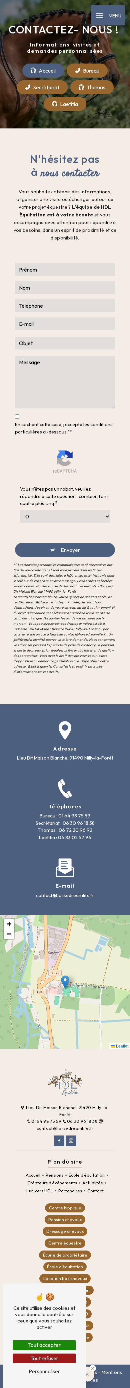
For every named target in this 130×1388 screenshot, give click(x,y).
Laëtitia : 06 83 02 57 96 (65, 837)
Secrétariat (46, 87)
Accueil (47, 70)
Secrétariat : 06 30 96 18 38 (65, 823)
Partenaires (70, 1190)
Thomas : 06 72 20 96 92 (65, 830)
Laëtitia (69, 104)
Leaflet (121, 1046)
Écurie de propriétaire (65, 1255)
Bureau (91, 70)
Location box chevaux (65, 1278)
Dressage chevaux (65, 1231)
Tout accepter (44, 1345)
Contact (95, 1190)
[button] (65, 982)
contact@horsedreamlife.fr (65, 895)
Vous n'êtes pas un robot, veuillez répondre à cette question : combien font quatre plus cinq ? (64, 496)
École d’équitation (87, 1175)
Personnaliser (44, 1371)
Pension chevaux (65, 1219)
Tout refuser (44, 1358)
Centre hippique (65, 1207)
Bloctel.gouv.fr (39, 666)
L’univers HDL (39, 1190)
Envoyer (70, 550)
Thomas (96, 87)
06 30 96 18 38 (83, 1121)
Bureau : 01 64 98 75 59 (65, 816)
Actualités (92, 1182)
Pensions (54, 1175)
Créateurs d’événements (52, 1182)
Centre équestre (65, 1243)
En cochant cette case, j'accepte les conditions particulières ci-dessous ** (64, 428)
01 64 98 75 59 (46, 1121)
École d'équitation (65, 1266)
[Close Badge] (92, 1368)
